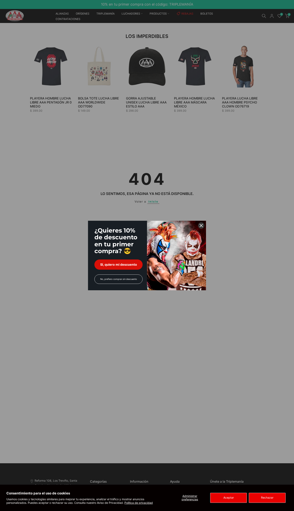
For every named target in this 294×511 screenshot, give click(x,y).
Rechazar (267, 497)
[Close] (201, 225)
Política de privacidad (138, 502)
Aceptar (228, 497)
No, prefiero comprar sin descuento (118, 279)
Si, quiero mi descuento (118, 264)
